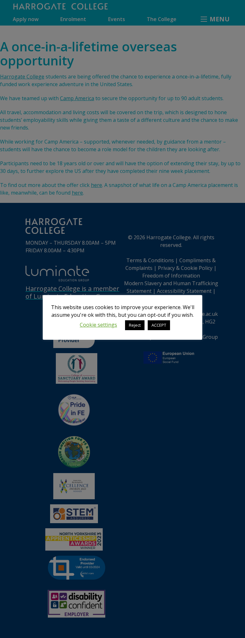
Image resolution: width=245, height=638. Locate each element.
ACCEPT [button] (159, 325)
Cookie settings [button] (98, 324)
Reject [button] (135, 325)
